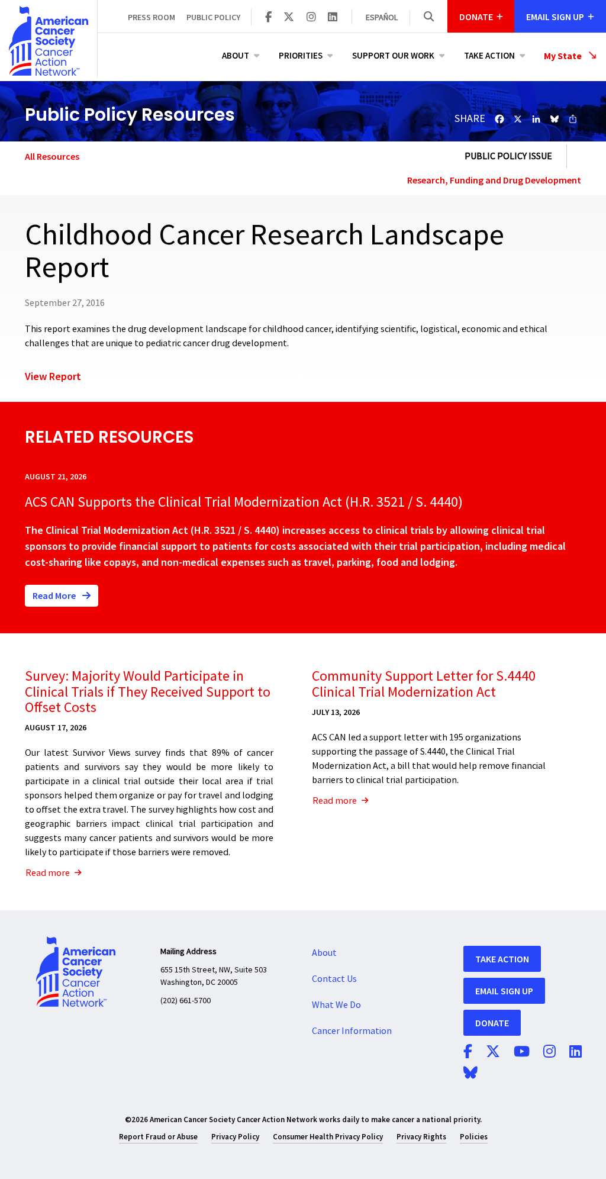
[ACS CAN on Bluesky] (470, 1073)
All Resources (52, 156)
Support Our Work (393, 55)
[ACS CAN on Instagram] (311, 18)
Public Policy (213, 17)
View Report (53, 376)
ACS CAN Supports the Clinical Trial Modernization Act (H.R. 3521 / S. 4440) (244, 502)
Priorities (301, 55)
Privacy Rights (421, 1137)
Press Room (151, 17)
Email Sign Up (504, 991)
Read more (47, 873)
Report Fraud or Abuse (158, 1137)
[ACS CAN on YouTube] (522, 1052)
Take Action (489, 55)
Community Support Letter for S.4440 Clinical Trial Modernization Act (424, 684)
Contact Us (334, 979)
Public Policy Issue (508, 156)
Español (382, 17)
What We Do (336, 1005)
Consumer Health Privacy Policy (328, 1137)
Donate (492, 1023)
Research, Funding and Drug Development (494, 180)
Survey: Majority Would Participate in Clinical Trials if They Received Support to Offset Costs (147, 692)
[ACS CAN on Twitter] (288, 18)
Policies (474, 1137)
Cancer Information (352, 1031)
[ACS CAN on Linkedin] (332, 18)
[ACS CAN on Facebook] (268, 18)
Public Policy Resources (130, 114)
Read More (55, 595)
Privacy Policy (235, 1137)
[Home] (48, 41)
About (235, 55)
